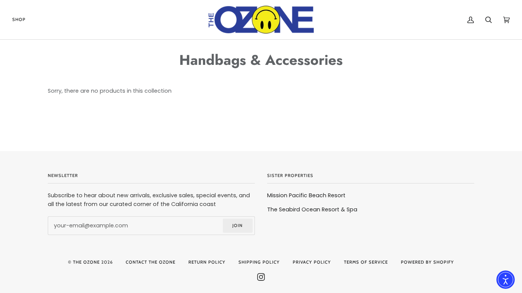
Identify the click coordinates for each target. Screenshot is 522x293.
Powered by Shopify (427, 262)
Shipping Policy (259, 262)
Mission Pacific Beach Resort (306, 195)
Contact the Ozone (150, 262)
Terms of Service (366, 262)
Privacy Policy (312, 262)
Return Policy (206, 262)
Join (237, 225)
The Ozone (86, 262)
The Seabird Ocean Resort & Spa (312, 209)
